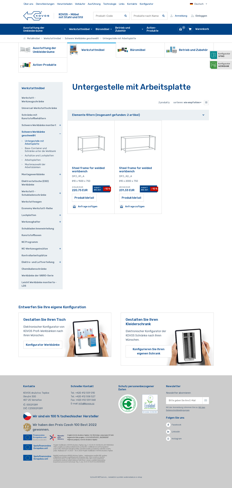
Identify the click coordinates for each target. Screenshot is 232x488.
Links (122, 4)
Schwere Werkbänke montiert (39, 125)
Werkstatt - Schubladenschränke (34, 193)
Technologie (109, 4)
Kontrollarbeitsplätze (34, 255)
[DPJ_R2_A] (138, 144)
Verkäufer (80, 4)
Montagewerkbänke (33, 174)
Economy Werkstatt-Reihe (37, 208)
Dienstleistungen (45, 4)
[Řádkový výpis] (206, 102)
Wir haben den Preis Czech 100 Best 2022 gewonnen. (65, 427)
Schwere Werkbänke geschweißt (82, 38)
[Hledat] (126, 16)
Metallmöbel (33, 38)
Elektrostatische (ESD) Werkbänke (35, 183)
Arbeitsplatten (33, 160)
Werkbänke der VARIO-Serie (38, 275)
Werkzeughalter (31, 221)
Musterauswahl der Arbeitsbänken (35, 166)
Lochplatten (29, 215)
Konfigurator (146, 4)
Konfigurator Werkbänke (43, 345)
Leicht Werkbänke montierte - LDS (39, 284)
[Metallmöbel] (36, 15)
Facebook (176, 425)
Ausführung (94, 4)
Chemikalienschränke (34, 268)
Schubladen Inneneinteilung (38, 228)
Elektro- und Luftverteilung (38, 262)
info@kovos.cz (86, 403)
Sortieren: (186, 102)
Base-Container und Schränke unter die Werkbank (40, 150)
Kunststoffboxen (31, 235)
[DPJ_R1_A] (91, 144)
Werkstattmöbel (52, 38)
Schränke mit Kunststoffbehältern (34, 117)
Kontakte (132, 4)
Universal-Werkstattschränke (39, 108)
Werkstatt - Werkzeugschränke (33, 99)
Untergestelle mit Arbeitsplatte (34, 142)
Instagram (177, 438)
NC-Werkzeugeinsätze (35, 248)
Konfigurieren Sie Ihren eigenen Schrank (148, 351)
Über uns (28, 4)
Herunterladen (64, 4)
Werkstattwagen (32, 201)
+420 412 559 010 (85, 392)
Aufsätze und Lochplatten (39, 155)
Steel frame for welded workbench (88, 169)
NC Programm (30, 242)
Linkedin (176, 431)
